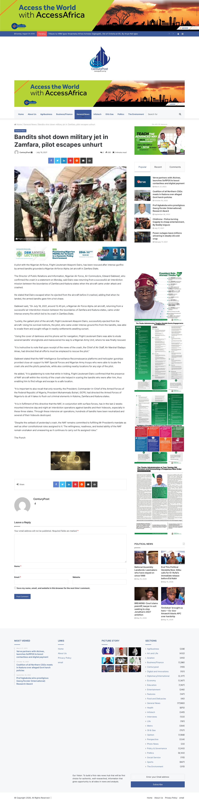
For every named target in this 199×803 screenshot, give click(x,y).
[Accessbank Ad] (99, 93)
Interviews (152, 717)
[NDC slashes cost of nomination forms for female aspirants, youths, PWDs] (108, 650)
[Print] (90, 161)
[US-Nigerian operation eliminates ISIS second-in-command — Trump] (135, 668)
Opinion (150, 735)
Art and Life (152, 653)
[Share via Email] (83, 161)
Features (151, 694)
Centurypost (153, 667)
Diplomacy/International (158, 676)
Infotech (97, 114)
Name (17, 566)
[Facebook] (51, 161)
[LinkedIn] (64, 161)
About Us (32, 114)
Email (17, 577)
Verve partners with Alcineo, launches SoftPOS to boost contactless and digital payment (168, 180)
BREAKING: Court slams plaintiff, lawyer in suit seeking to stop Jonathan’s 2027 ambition (146, 609)
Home (21, 114)
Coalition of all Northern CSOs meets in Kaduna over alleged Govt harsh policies (167, 194)
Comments (175, 167)
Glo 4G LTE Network (159, 124)
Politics (121, 114)
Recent (158, 167)
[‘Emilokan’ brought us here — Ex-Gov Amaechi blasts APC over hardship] (173, 596)
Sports (150, 762)
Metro (150, 726)
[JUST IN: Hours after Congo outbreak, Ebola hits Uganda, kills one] (121, 660)
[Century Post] (99, 58)
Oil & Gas (109, 114)
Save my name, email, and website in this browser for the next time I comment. (53, 588)
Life (149, 721)
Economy (151, 680)
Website (76, 577)
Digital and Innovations (158, 671)
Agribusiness (46, 114)
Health (150, 707)
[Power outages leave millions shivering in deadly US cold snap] (142, 237)
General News (83, 114)
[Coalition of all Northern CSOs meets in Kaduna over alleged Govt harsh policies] (142, 195)
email (60, 662)
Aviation (151, 658)
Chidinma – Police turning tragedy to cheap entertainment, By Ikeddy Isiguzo (169, 222)
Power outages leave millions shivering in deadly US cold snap (167, 236)
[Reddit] (77, 161)
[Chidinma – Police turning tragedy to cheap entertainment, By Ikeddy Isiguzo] (142, 223)
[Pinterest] (70, 161)
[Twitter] (57, 161)
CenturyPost (25, 152)
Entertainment (153, 689)
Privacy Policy (64, 658)
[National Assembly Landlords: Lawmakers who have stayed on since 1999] (146, 557)
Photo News (153, 744)
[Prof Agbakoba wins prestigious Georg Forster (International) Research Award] (142, 209)
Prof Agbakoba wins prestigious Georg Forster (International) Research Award (169, 208)
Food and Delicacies (156, 698)
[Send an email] (31, 152)
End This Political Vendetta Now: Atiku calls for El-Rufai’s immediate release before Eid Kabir (171, 573)
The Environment (136, 114)
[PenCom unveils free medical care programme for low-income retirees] (135, 651)
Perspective (152, 739)
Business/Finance (64, 114)
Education (151, 685)
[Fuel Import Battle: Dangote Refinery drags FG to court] (108, 668)
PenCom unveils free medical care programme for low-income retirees (80, 34)
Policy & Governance (157, 748)
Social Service (154, 757)
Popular (143, 167)
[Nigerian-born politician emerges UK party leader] (108, 660)
